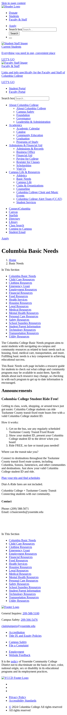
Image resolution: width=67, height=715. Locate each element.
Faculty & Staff (18, 19)
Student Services (26, 202)
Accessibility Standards (22, 700)
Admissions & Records (30, 148)
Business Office (25, 152)
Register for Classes (28, 162)
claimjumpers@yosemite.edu (18, 626)
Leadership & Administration (33, 121)
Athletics (21, 175)
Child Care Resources (22, 279)
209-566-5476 (29, 619)
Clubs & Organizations (29, 185)
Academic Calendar (28, 128)
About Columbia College (24, 105)
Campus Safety (25, 111)
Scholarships (23, 165)
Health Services (18, 299)
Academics (15, 125)
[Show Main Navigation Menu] (10, 38)
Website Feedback (19, 655)
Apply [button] (12, 25)
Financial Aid (24, 155)
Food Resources (18, 296)
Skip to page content (13, 3)
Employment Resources (23, 289)
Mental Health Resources (24, 313)
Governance (23, 118)
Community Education (29, 135)
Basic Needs (23, 178)
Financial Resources (21, 292)
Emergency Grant (19, 286)
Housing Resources (20, 302)
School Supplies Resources (25, 323)
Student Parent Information (25, 326)
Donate (13, 12)
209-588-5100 (31, 613)
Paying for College (27, 158)
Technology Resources (22, 329)
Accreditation (17, 632)
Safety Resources (19, 319)
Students (14, 16)
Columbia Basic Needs (22, 276)
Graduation (23, 138)
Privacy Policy (17, 697)
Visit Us (21, 168)
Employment (16, 651)
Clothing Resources (20, 282)
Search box (15, 29)
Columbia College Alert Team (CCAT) (39, 199)
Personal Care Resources (23, 316)
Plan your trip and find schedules (20, 477)
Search (14, 33)
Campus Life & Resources (24, 172)
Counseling (23, 188)
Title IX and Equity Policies (25, 635)
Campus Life (24, 182)
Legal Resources (18, 306)
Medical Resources (20, 309)
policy (14, 661)
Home (12, 260)
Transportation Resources (24, 333)
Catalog (20, 131)
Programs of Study (27, 141)
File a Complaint (18, 645)
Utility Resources (19, 336)
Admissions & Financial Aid (25, 145)
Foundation (23, 115)
